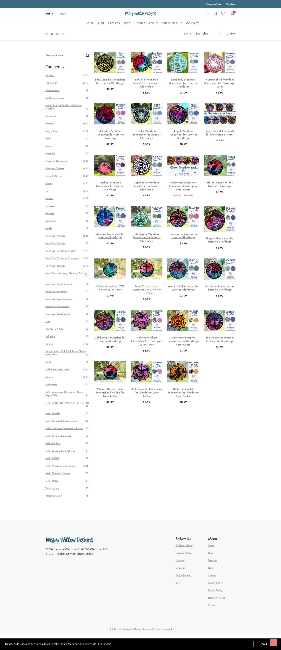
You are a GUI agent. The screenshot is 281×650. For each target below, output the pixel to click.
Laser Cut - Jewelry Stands (67, 283)
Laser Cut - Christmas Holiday (67, 250)
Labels (67, 228)
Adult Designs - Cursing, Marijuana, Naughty (67, 107)
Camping (67, 153)
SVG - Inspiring (67, 443)
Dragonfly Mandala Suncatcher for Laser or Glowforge (183, 83)
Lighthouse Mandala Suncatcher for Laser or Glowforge (147, 186)
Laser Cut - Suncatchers (67, 306)
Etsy (177, 582)
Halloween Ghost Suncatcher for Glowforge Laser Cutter (146, 341)
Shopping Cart (213, 4)
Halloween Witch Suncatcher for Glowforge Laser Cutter (183, 392)
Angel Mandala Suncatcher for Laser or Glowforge (183, 134)
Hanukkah (67, 220)
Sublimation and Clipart (67, 369)
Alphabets (67, 116)
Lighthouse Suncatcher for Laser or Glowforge (110, 339)
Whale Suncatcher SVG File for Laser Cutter (110, 287)
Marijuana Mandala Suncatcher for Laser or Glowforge (147, 237)
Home (211, 545)
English (49, 13)
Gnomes (67, 213)
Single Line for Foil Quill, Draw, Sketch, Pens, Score (67, 353)
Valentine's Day (67, 495)
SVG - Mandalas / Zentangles (67, 465)
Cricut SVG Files (67, 175)
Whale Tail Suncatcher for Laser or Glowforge (183, 287)
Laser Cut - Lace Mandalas (67, 298)
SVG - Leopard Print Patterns (67, 450)
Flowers (67, 198)
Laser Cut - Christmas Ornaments (67, 258)
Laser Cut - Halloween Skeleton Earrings (67, 274)
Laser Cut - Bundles (67, 243)
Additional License (67, 97)
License (212, 575)
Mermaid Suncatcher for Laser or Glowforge (110, 235)
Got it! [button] (264, 644)
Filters (232, 33)
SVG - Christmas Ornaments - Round (67, 428)
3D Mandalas (67, 90)
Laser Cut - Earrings (67, 265)
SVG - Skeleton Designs (67, 473)
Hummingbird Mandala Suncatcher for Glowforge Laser (219, 83)
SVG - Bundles (67, 413)
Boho (67, 138)
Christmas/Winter (67, 168)
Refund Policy (215, 590)
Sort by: (188, 33)
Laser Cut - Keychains (67, 291)
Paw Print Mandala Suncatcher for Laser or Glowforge (147, 83)
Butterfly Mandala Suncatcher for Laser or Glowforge (110, 134)
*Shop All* (67, 82)
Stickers (67, 362)
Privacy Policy (215, 582)
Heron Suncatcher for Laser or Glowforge (220, 184)
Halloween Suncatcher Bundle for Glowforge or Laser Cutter (183, 186)
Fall (67, 190)
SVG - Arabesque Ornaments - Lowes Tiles (67, 404)
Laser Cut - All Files (67, 235)
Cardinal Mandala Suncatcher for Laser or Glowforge (110, 186)
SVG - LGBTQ (67, 458)
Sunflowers (67, 384)
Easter (67, 183)
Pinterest (179, 560)
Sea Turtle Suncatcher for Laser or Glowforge (220, 287)
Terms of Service (216, 597)
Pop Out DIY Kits (67, 328)
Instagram (180, 567)
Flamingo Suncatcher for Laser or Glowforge (183, 235)
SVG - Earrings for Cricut (67, 435)
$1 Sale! (67, 75)
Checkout (231, 4)
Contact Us (213, 605)
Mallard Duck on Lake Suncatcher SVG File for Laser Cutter (110, 392)
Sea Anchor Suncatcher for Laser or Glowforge (220, 339)
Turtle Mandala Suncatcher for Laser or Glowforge (147, 134)
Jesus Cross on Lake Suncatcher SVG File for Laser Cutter (146, 289)
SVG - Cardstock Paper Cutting (67, 420)
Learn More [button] (104, 644)
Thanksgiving (67, 488)
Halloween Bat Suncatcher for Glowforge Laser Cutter (146, 392)
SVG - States (67, 480)
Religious (67, 336)
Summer (67, 377)
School (67, 343)
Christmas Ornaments (67, 160)
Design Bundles (183, 575)
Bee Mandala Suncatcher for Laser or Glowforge (110, 81)
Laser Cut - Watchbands (67, 313)
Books (67, 146)
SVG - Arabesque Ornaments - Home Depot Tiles (67, 393)
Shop (210, 552)
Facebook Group (184, 545)
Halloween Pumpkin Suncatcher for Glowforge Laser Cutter (183, 341)
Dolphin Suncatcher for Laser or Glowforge (220, 239)
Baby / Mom (67, 131)
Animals (67, 123)
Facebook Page (183, 552)
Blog (210, 567)
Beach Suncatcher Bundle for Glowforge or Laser (220, 132)
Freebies (67, 205)
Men (67, 321)
